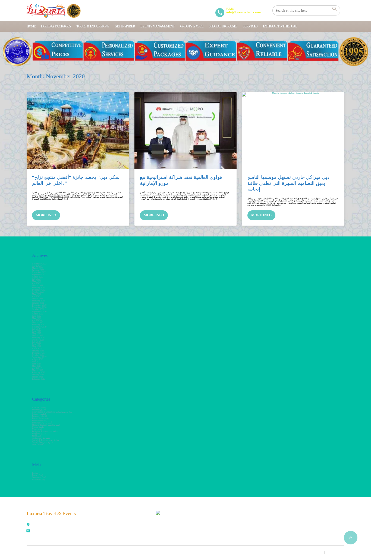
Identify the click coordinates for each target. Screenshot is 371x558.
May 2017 (36, 366)
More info (46, 215)
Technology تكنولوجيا (41, 438)
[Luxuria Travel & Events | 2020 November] (54, 11)
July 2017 (36, 361)
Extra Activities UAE (280, 26)
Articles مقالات (39, 407)
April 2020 (37, 320)
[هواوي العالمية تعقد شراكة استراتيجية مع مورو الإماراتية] (185, 130)
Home (31, 26)
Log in (35, 473)
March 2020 (37, 322)
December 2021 (39, 290)
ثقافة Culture (37, 444)
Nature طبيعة (38, 427)
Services (250, 26)
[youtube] (132, 516)
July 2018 (36, 342)
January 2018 (38, 351)
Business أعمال (39, 410)
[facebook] (96, 516)
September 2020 (39, 311)
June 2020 (36, 316)
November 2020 (39, 307)
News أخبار (37, 429)
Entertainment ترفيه (40, 418)
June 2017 (36, 364)
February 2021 (38, 301)
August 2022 (37, 277)
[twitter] (108, 516)
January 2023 (38, 270)
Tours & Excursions (92, 26)
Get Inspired (125, 26)
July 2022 (36, 279)
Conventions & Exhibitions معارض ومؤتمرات (52, 412)
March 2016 (37, 377)
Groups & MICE (191, 26)
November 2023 (39, 264)
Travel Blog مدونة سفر (42, 442)
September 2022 (39, 274)
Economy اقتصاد (39, 416)
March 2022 (37, 285)
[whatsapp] (96, 528)
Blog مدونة (336, 552)
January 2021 (38, 303)
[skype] (120, 528)
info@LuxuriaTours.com (44, 531)
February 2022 (38, 287)
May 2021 (36, 294)
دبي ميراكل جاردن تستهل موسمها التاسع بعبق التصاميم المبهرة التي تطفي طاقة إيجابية (288, 183)
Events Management (157, 26)
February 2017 (38, 372)
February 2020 (38, 324)
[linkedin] (120, 516)
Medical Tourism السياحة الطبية (46, 425)
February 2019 (38, 337)
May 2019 (36, 333)
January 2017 (38, 374)
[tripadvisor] (132, 528)
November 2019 (39, 327)
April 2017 (37, 368)
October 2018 (38, 340)
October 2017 (38, 355)
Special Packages (223, 26)
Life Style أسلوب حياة (42, 423)
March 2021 (37, 298)
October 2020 (38, 309)
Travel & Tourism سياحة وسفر (45, 440)
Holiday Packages (56, 26)
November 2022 (39, 272)
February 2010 (38, 379)
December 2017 (39, 353)
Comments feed (39, 477)
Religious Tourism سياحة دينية (45, 431)
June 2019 (36, 331)
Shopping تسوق (39, 433)
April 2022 (37, 283)
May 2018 (36, 346)
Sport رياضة (37, 436)
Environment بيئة (39, 420)
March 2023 (37, 268)
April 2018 (37, 348)
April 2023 (37, 266)
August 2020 (37, 314)
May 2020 (36, 318)
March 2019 (37, 335)
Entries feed (37, 475)
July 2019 (36, 329)
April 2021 (37, 296)
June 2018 (36, 344)
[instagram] (108, 528)
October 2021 (38, 292)
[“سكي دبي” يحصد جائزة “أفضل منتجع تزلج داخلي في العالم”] (78, 130)
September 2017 (39, 357)
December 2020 (39, 305)
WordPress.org (38, 479)
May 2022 (36, 281)
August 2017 (37, 359)
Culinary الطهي (39, 414)
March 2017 (37, 370)
